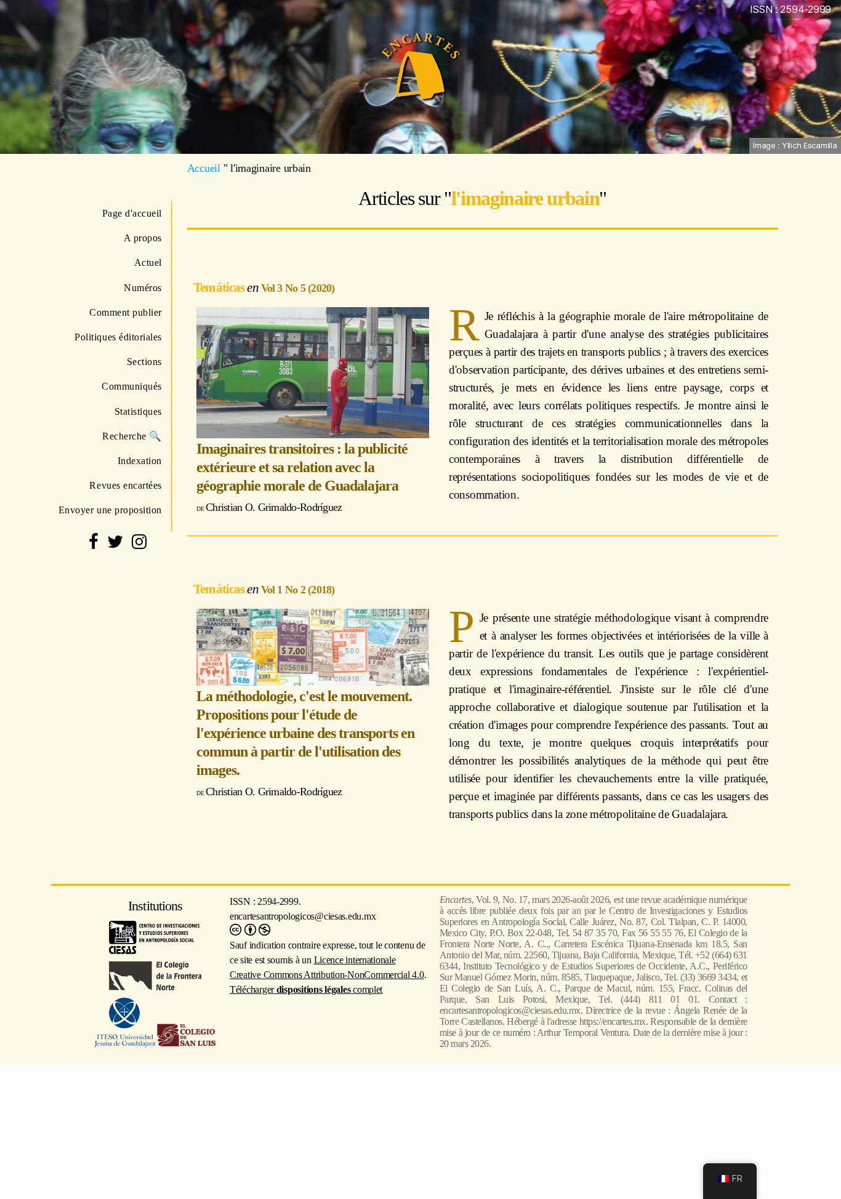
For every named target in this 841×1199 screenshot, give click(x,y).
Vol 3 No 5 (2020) (298, 288)
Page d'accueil (132, 213)
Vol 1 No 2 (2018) (298, 589)
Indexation (140, 460)
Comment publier (125, 312)
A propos (143, 238)
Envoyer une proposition (110, 510)
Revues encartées (125, 485)
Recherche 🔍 (132, 436)
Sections (144, 361)
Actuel (148, 262)
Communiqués (132, 386)
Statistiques (138, 411)
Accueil (203, 168)
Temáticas (220, 287)
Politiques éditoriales (118, 337)
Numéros (143, 288)
